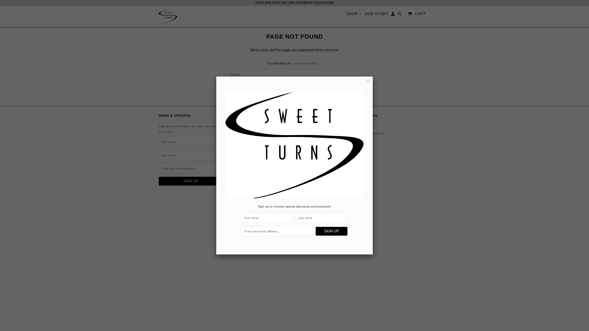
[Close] (368, 81)
